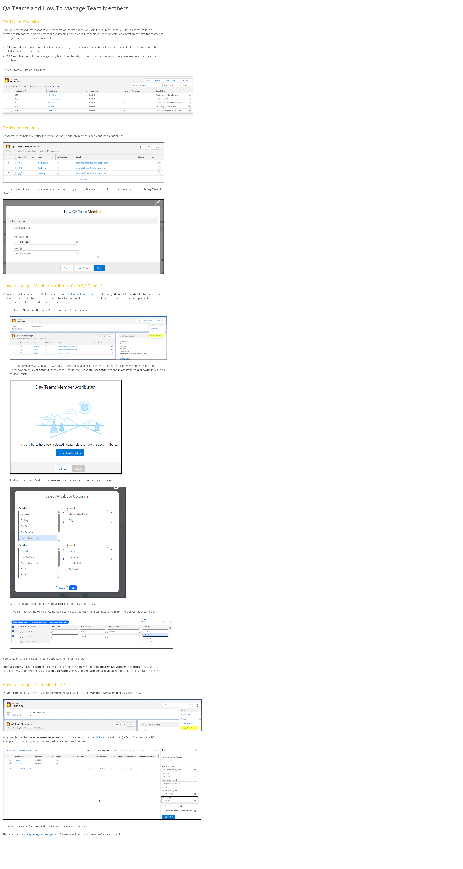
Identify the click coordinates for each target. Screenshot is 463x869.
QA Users (100, 737)
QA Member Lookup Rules (80, 294)
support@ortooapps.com (43, 834)
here (159, 670)
